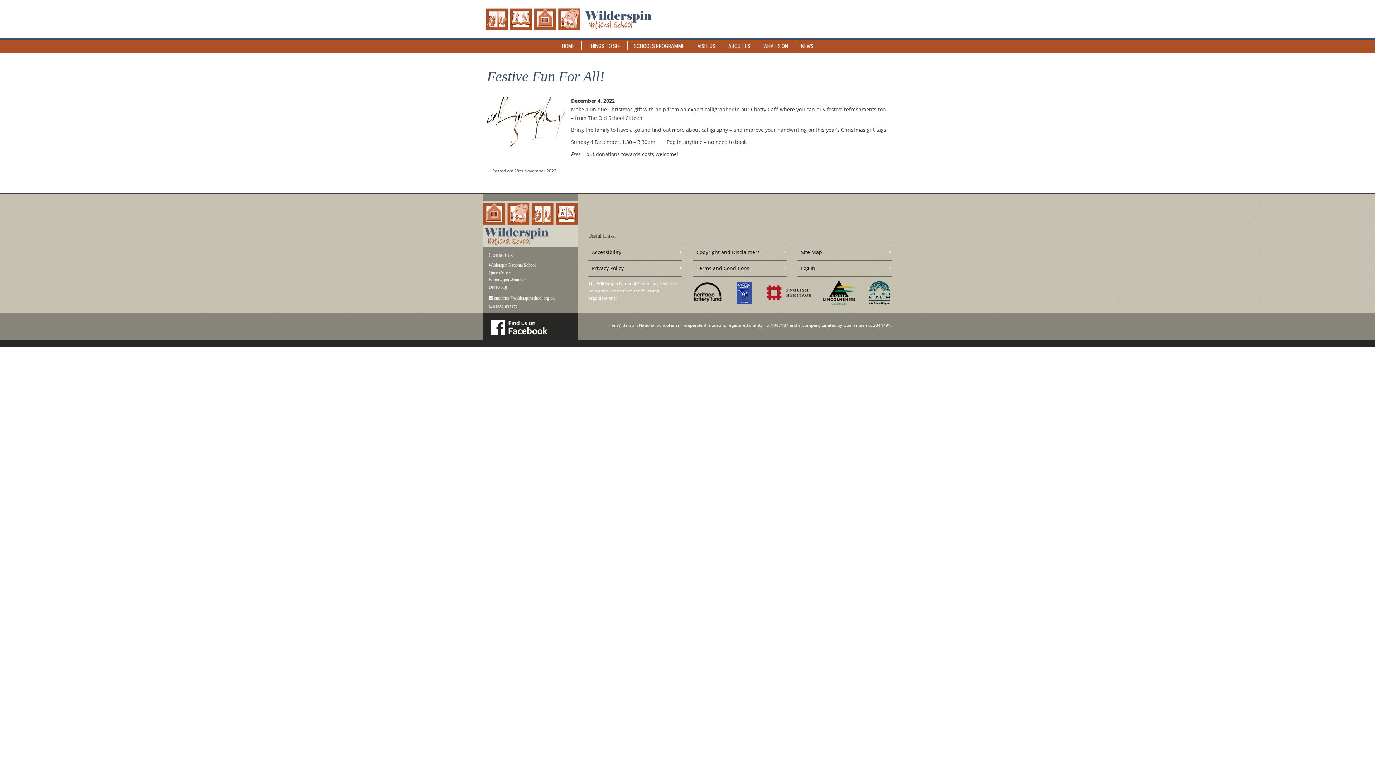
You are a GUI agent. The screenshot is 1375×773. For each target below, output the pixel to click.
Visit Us (706, 46)
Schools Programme (659, 46)
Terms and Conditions (722, 268)
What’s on (775, 46)
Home (568, 46)
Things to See (604, 46)
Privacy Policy (608, 268)
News (807, 46)
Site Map (811, 252)
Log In (808, 268)
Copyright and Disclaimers (728, 252)
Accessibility (606, 252)
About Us (739, 46)
